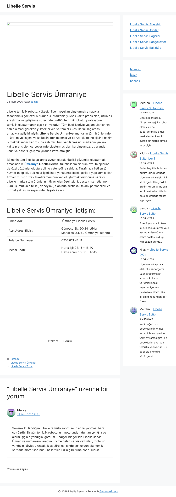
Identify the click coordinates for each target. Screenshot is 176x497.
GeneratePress (109, 491)
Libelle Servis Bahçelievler (148, 42)
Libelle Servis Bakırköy (145, 47)
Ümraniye (31, 164)
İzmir (133, 75)
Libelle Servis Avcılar (144, 30)
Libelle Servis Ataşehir (145, 24)
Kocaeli (135, 81)
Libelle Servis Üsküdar (23, 362)
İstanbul (15, 358)
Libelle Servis (21, 6)
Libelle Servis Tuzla (21, 366)
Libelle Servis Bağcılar (145, 36)
